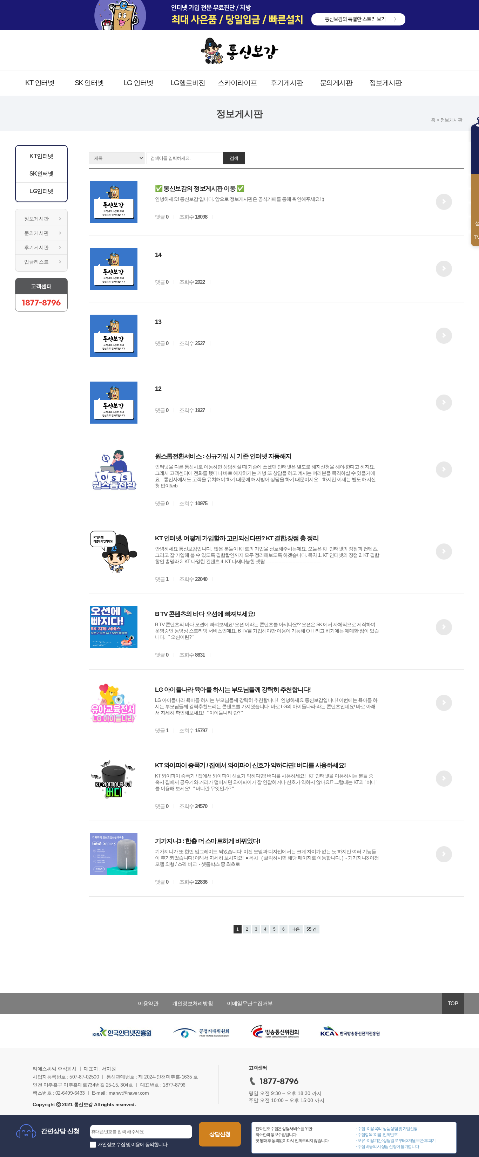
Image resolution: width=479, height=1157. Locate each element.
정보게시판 (385, 83)
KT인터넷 (41, 156)
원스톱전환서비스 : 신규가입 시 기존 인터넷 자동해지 (223, 456)
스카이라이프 (237, 83)
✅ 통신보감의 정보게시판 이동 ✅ (199, 188)
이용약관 (148, 1003)
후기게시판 (286, 83)
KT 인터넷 (39, 83)
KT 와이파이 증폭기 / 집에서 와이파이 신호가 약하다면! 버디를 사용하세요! (250, 765)
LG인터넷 (41, 191)
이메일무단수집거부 (250, 1003)
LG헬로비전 (188, 83)
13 (158, 321)
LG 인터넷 (138, 83)
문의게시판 (336, 83)
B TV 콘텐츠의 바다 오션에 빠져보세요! (205, 613)
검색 (234, 158)
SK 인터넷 (89, 83)
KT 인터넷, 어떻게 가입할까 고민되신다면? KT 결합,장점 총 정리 (236, 538)
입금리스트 (36, 262)
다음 (295, 929)
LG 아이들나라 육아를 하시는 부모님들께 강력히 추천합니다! (233, 689)
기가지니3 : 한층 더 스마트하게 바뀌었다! (207, 840)
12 (158, 388)
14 (158, 254)
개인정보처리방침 (192, 1003)
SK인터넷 (41, 174)
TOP (453, 1003)
